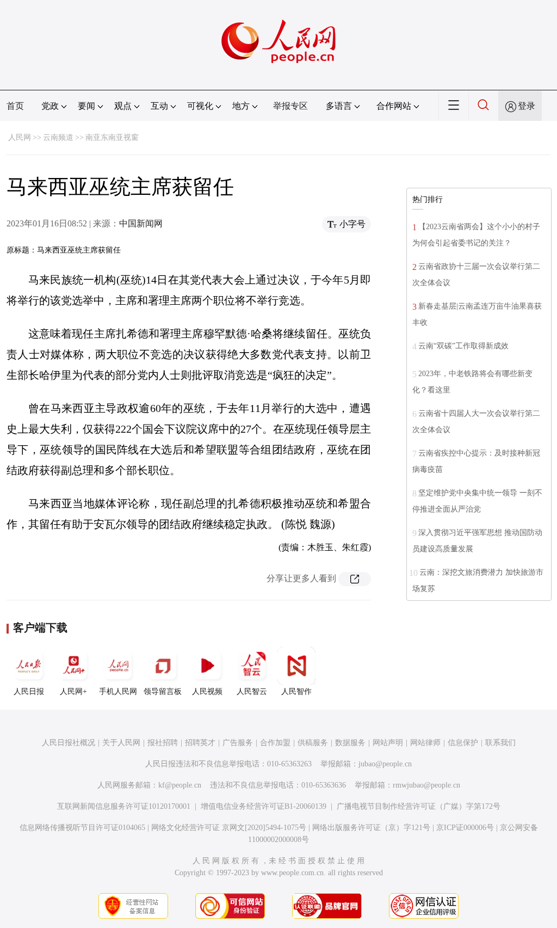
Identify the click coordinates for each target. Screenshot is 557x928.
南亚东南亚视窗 (112, 137)
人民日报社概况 (68, 743)
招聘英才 (200, 743)
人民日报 (29, 691)
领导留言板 (163, 691)
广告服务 (237, 743)
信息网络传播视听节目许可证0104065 (82, 827)
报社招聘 (162, 743)
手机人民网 (118, 691)
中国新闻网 (141, 223)
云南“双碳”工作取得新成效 (463, 346)
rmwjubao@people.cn (426, 785)
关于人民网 (121, 743)
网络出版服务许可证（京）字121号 (371, 827)
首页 (15, 105)
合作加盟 (275, 743)
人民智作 (296, 691)
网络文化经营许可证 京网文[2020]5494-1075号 (228, 827)
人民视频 (207, 691)
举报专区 (290, 105)
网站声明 (388, 743)
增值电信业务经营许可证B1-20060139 (263, 806)
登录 (526, 105)
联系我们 (500, 743)
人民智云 (252, 691)
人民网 (19, 137)
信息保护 (463, 743)
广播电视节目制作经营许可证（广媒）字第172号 (418, 806)
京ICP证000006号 (465, 827)
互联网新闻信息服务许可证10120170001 (123, 806)
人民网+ (73, 691)
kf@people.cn (179, 785)
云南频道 (58, 137)
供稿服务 (313, 743)
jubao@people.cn (385, 764)
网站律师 (425, 743)
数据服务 (350, 743)
